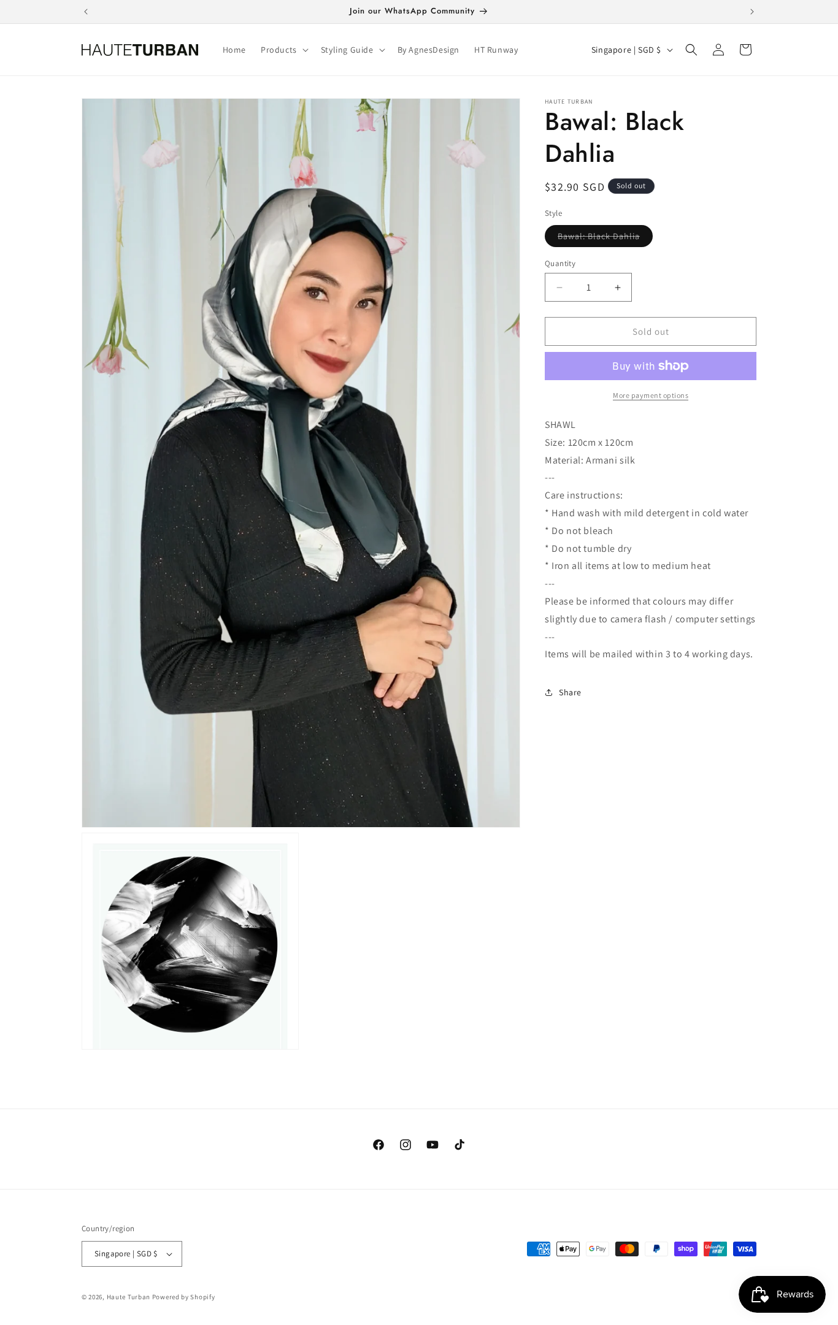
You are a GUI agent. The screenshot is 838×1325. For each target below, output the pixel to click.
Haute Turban (128, 1297)
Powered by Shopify (183, 1297)
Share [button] (570, 692)
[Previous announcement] (85, 11)
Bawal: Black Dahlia (605, 238)
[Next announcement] (752, 11)
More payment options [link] (650, 395)
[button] (283, 50)
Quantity (560, 263)
